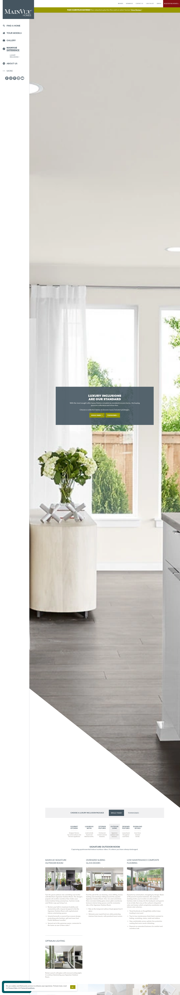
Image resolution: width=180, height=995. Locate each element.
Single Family (96, 415)
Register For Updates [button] (171, 3)
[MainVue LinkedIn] (18, 78)
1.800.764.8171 (150, 3)
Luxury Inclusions (14, 56)
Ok (72, 987)
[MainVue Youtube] (22, 78)
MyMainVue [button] (129, 3)
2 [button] (106, 889)
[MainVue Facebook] (7, 78)
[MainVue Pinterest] (14, 78)
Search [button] (159, 3)
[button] (14, 26)
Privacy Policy (13, 988)
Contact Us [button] (139, 3)
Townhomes (112, 415)
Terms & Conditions (28, 988)
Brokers (120, 3)
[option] (104, 879)
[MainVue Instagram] (10, 78)
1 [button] (103, 889)
